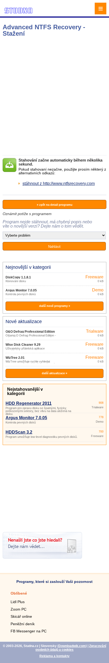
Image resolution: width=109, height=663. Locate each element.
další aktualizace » (54, 373)
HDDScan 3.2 (19, 432)
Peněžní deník (23, 624)
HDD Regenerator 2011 (29, 403)
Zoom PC (18, 609)
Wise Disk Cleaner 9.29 (23, 345)
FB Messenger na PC (29, 631)
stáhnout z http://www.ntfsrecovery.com (58, 183)
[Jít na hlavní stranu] (18, 12)
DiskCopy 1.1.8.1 (18, 277)
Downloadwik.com (72, 646)
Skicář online (21, 616)
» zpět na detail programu (54, 204)
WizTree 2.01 (15, 358)
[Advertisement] (54, 96)
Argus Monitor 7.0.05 (21, 290)
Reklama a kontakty (54, 656)
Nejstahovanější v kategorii (25, 391)
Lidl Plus (18, 602)
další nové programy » (54, 305)
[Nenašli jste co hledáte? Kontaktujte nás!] (42, 557)
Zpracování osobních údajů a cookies (70, 648)
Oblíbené (19, 593)
